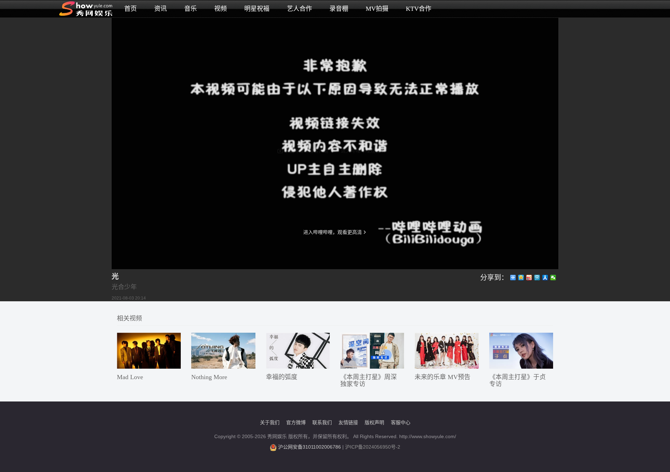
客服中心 (400, 422)
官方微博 (296, 422)
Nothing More (209, 377)
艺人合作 (299, 8)
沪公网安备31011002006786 (309, 447)
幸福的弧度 (281, 377)
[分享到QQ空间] (521, 277)
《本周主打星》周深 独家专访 (368, 381)
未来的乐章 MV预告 (442, 377)
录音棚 (338, 8)
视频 (220, 8)
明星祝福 (256, 8)
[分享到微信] (553, 277)
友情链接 (348, 422)
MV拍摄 (377, 8)
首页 (130, 8)
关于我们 (270, 422)
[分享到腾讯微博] (537, 277)
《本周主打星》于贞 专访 (517, 381)
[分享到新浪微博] (529, 277)
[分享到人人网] (545, 277)
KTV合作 (418, 8)
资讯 (160, 8)
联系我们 (322, 422)
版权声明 (374, 422)
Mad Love (130, 377)
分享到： (494, 277)
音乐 (190, 8)
